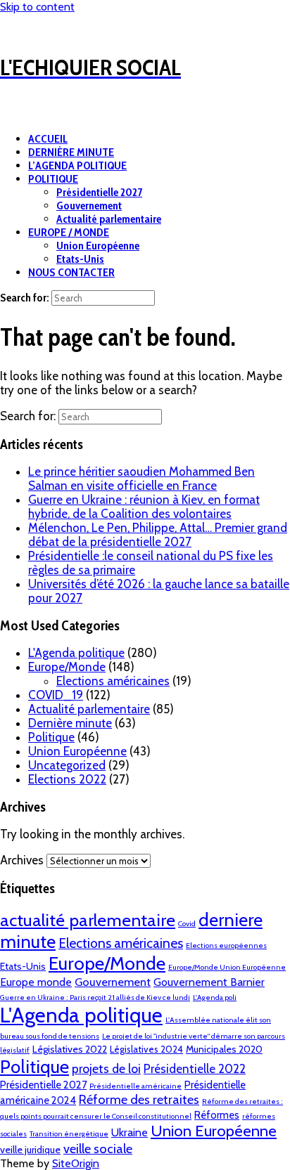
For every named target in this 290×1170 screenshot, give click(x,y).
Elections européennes (226, 945)
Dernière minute (70, 723)
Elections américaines (113, 681)
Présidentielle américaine (135, 1086)
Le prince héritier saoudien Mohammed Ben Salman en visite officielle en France (141, 478)
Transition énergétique (69, 1133)
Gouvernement (89, 205)
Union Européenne (97, 245)
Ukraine (129, 1132)
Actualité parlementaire (108, 219)
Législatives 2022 (69, 1049)
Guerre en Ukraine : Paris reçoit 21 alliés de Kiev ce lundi (95, 997)
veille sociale (97, 1148)
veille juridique (30, 1149)
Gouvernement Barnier (209, 982)
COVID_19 (55, 695)
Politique (51, 737)
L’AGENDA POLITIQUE (77, 165)
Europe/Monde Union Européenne (227, 967)
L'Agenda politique (76, 653)
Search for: (24, 297)
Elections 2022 (67, 779)
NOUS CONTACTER (71, 272)
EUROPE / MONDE (68, 232)
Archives (22, 860)
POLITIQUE (53, 179)
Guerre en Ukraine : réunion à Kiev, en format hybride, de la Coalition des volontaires (144, 507)
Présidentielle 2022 (195, 1069)
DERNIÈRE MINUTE (71, 152)
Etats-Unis (80, 259)
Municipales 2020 (224, 1049)
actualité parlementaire (87, 919)
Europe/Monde (67, 667)
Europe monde (36, 982)
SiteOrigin (75, 1163)
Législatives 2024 (146, 1049)
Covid (187, 923)
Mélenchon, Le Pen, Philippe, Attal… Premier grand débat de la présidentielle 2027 (157, 535)
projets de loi (106, 1068)
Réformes (216, 1115)
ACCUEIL (48, 138)
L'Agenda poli (215, 997)
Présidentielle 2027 (99, 192)
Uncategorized (67, 765)
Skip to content (37, 6)
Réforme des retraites (139, 1099)
